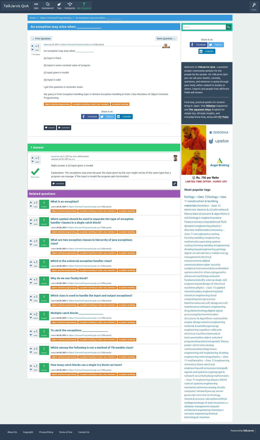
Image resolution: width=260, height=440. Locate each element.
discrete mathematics (197, 230)
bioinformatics (192, 302)
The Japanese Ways (200, 109)
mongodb (222, 368)
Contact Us (83, 432)
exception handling (120, 104)
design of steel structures (210, 402)
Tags (59, 8)
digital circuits (192, 253)
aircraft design (210, 302)
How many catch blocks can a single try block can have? (86, 364)
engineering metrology (198, 356)
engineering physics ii (208, 379)
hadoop (208, 375)
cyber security (212, 264)
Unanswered (48, 8)
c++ (226, 402)
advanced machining (196, 276)
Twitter (109, 116)
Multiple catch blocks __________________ (77, 313)
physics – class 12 (206, 287)
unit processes (207, 368)
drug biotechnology (195, 310)
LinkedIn (127, 116)
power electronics (195, 345)
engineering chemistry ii (210, 410)
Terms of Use (65, 432)
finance (188, 221)
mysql (197, 249)
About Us (12, 432)
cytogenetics (218, 272)
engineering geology (213, 249)
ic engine (204, 217)
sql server (217, 391)
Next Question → (166, 38)
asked (46, 44)
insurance (215, 217)
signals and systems (196, 372)
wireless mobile (210, 253)
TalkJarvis (248, 430)
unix (219, 329)
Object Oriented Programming (74, 44)
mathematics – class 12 (201, 360)
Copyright (28, 432)
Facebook (92, 116)
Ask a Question (84, 8)
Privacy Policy (46, 432)
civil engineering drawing (213, 352)
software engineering (213, 306)
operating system (210, 241)
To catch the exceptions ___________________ (79, 330)
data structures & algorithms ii (211, 213)
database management (196, 406)
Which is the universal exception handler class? (81, 260)
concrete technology (208, 395)
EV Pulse (223, 117)
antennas (202, 387)
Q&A (36, 8)
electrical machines (195, 333)
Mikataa (210, 105)
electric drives (202, 272)
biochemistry (205, 314)
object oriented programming (57, 104)
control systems (193, 383)
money (197, 221)
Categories (70, 8)
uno (98, 207)
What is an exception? (65, 201)
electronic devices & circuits (201, 209)
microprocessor (206, 299)
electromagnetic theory (215, 341)
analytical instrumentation (199, 268)
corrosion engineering (196, 413)
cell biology (191, 217)
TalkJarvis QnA (16, 6)
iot (200, 283)
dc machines (203, 417)
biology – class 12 (196, 196)
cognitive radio (207, 329)
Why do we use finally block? (69, 278)
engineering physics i (208, 225)
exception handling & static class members (91, 104)
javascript (190, 395)
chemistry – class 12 (209, 205)
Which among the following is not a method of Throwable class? (92, 347)
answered (55, 156)
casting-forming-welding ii (199, 245)
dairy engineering (206, 291)
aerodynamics (202, 233)
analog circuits (216, 387)
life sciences (208, 279)
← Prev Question (41, 38)
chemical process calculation (201, 398)
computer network (195, 391)
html (224, 379)
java (209, 391)
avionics (205, 322)
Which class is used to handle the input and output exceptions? (91, 295)
